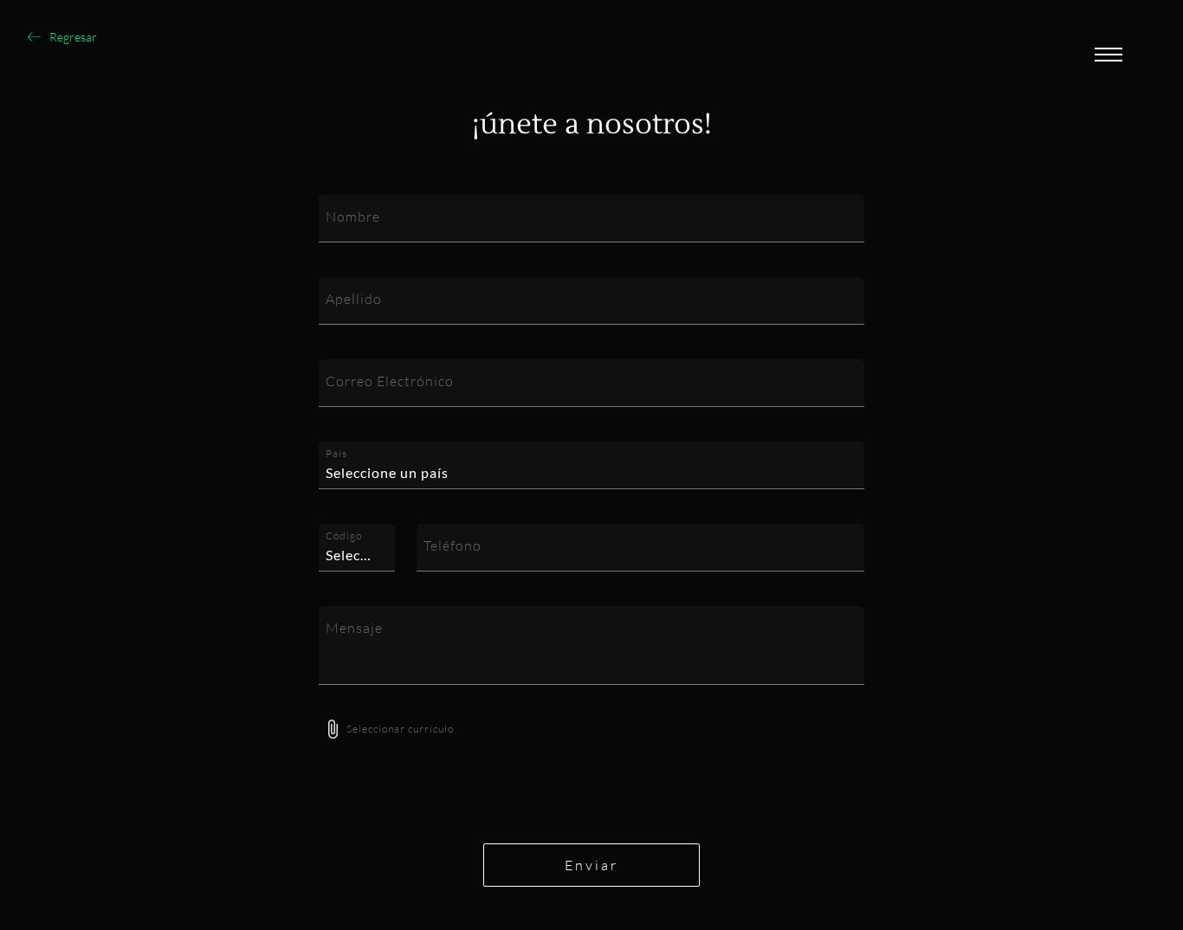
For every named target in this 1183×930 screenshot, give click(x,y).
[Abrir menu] (1108, 56)
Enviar (591, 865)
